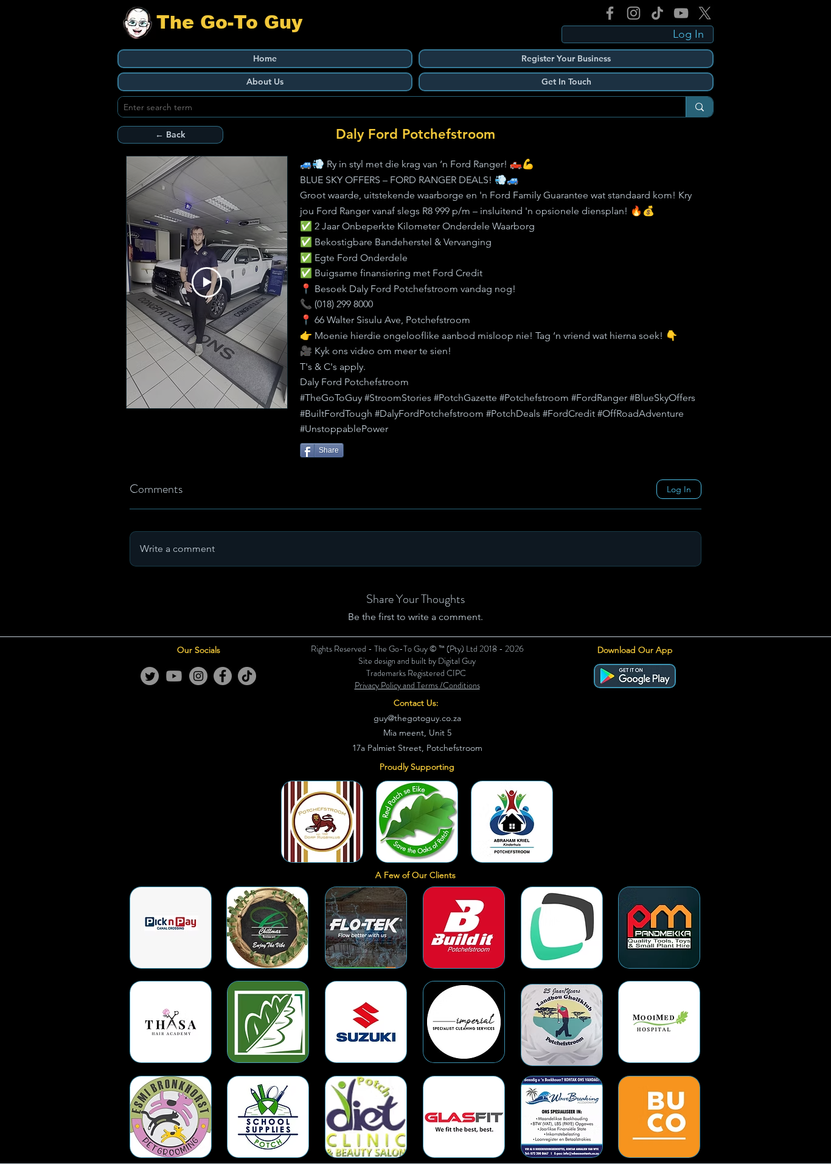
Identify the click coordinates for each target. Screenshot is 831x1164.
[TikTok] (657, 13)
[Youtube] (174, 676)
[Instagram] (633, 13)
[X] (705, 13)
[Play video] (207, 282)
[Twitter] (150, 676)
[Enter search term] (699, 107)
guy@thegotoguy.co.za (417, 718)
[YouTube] (681, 13)
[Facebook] (610, 13)
